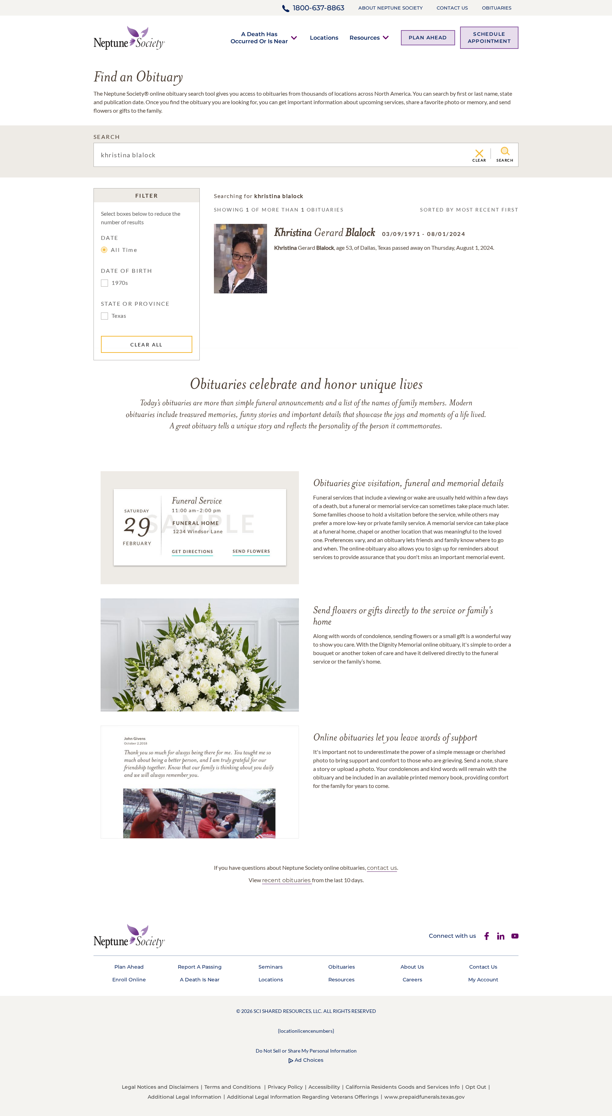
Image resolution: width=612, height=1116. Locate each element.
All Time (124, 249)
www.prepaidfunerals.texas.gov (424, 1097)
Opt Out (475, 1087)
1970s (120, 282)
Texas (119, 315)
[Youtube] (514, 936)
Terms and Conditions (232, 1087)
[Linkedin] (500, 936)
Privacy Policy (285, 1087)
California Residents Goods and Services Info (403, 1087)
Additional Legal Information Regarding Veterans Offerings (303, 1097)
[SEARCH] (505, 151)
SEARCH (107, 136)
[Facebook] (486, 936)
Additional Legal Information (184, 1097)
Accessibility (324, 1087)
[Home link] (129, 37)
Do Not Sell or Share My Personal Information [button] (306, 1051)
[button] (259, 37)
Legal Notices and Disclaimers (160, 1087)
